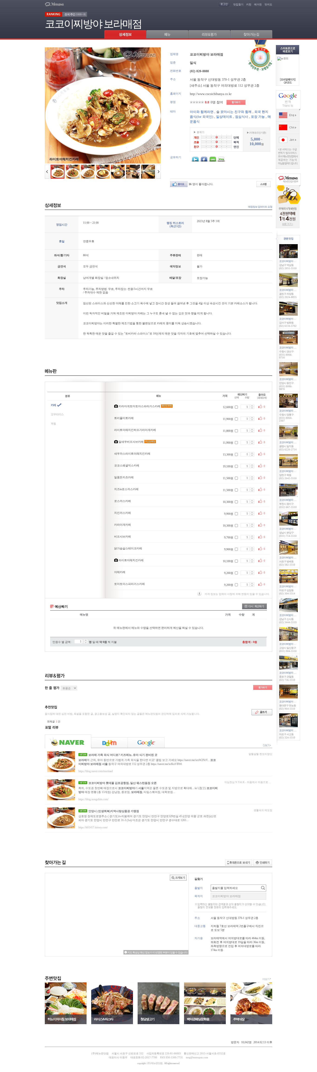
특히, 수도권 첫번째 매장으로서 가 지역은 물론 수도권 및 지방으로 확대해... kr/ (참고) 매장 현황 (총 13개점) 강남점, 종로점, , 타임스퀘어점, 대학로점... (148, 790)
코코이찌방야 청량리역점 (292, 701)
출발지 (198, 888)
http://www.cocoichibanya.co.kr (211, 94)
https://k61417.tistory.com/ (93, 827)
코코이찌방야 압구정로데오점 (294, 615)
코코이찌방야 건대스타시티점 (294, 289)
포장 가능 (258, 116)
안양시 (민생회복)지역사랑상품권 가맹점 (113, 811)
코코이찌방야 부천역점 (291, 499)
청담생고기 (147, 1019)
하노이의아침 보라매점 (62, 1019)
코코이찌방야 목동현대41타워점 (295, 471)
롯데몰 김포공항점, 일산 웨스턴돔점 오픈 (122, 783)
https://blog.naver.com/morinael (95, 771)
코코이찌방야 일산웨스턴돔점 (294, 644)
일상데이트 (224, 116)
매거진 (258, 4)
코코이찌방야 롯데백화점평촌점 (295, 379)
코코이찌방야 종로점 (290, 672)
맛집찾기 (238, 4)
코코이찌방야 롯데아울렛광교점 (295, 410)
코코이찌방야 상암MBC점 (292, 586)
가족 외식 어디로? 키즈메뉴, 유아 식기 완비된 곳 (122, 755)
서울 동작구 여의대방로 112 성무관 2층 (231, 85)
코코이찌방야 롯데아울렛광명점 (295, 442)
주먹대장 (238, 1019)
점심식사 (241, 116)
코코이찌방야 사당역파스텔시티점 (296, 557)
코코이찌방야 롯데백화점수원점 (295, 347)
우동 (53, 423)
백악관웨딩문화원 (198, 1019)
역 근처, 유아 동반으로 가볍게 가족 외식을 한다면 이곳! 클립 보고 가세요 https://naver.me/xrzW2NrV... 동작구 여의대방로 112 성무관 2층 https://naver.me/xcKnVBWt (147, 762)
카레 (53, 405)
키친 (248, 4)
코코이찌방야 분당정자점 (292, 528)
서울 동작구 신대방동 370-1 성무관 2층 (218, 79)
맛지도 (268, 4)
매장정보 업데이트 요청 (260, 206)
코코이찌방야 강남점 (290, 261)
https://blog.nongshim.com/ (93, 799)
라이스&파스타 (103, 1019)
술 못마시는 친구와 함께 (234, 112)
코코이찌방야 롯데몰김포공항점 (295, 318)
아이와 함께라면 (201, 112)
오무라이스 (57, 414)
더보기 (265, 979)
